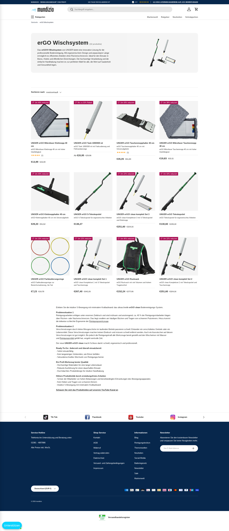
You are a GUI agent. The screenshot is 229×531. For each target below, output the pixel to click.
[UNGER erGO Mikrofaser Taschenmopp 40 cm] (178, 120)
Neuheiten (177, 17)
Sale (136, 473)
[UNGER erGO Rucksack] (136, 256)
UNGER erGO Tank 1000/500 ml (88, 143)
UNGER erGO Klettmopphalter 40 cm (48, 214)
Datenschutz (98, 458)
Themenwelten (140, 448)
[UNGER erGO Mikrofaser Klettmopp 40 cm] (50, 120)
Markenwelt (152, 17)
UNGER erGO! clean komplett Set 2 (175, 279)
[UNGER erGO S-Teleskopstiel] (93, 191)
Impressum (98, 468)
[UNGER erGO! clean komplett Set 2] (178, 256)
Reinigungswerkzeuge (98, 321)
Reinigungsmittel (67, 338)
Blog (136, 437)
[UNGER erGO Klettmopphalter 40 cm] (50, 191)
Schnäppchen (191, 17)
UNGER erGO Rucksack (128, 279)
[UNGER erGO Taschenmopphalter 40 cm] (136, 120)
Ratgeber (165, 17)
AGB (95, 443)
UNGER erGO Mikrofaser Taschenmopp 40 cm (177, 144)
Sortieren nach (38, 92)
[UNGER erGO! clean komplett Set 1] (93, 256)
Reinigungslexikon (142, 443)
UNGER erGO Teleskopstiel (172, 214)
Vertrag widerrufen (101, 453)
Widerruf (97, 448)
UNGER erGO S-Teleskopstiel (87, 214)
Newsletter (139, 468)
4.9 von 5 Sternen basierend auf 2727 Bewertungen (175, 2)
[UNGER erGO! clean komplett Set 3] (136, 191)
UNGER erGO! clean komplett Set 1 (90, 279)
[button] (196, 9)
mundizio (39, 501)
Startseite (34, 22)
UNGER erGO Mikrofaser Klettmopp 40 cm (49, 144)
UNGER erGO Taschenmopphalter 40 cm (135, 143)
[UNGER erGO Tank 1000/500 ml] (93, 120)
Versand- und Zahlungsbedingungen (108, 463)
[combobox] (119, 9)
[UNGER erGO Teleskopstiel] (178, 191)
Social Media (140, 458)
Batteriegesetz (140, 463)
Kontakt (96, 437)
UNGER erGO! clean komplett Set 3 (133, 214)
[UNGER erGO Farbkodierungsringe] (50, 256)
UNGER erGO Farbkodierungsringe (47, 279)
